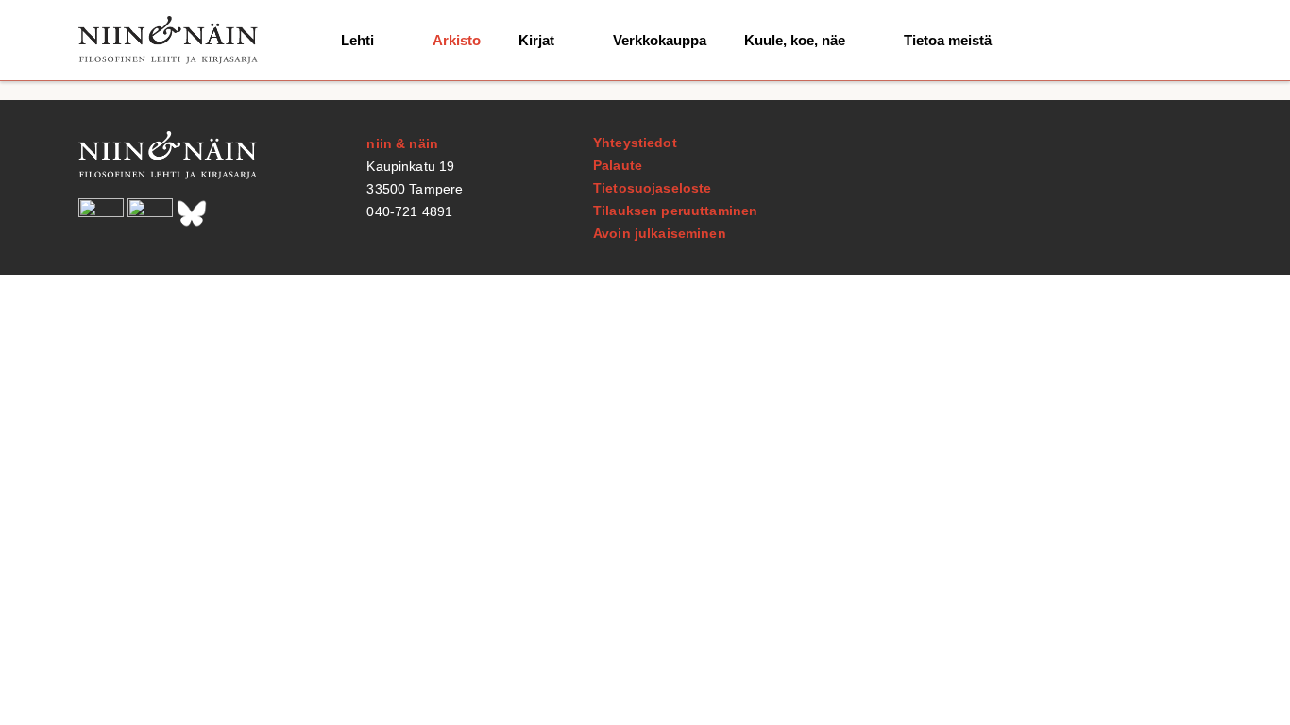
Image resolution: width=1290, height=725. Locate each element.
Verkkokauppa (659, 40)
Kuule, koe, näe (794, 40)
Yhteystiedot (635, 142)
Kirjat (536, 40)
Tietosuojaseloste (652, 187)
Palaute (617, 165)
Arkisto (457, 40)
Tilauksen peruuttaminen (675, 210)
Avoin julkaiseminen (659, 233)
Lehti (357, 40)
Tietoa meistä (948, 40)
